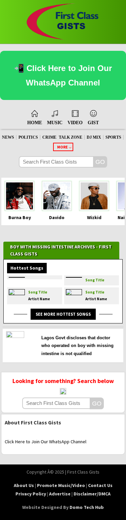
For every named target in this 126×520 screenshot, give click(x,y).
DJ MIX (94, 137)
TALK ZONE (70, 137)
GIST (93, 122)
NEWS (8, 137)
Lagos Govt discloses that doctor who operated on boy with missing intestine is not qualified (77, 345)
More (62, 146)
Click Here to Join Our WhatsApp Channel (45, 442)
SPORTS (113, 137)
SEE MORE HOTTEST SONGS (63, 314)
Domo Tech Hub (87, 507)
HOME (34, 122)
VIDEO (75, 122)
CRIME (49, 137)
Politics (28, 137)
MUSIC (54, 122)
